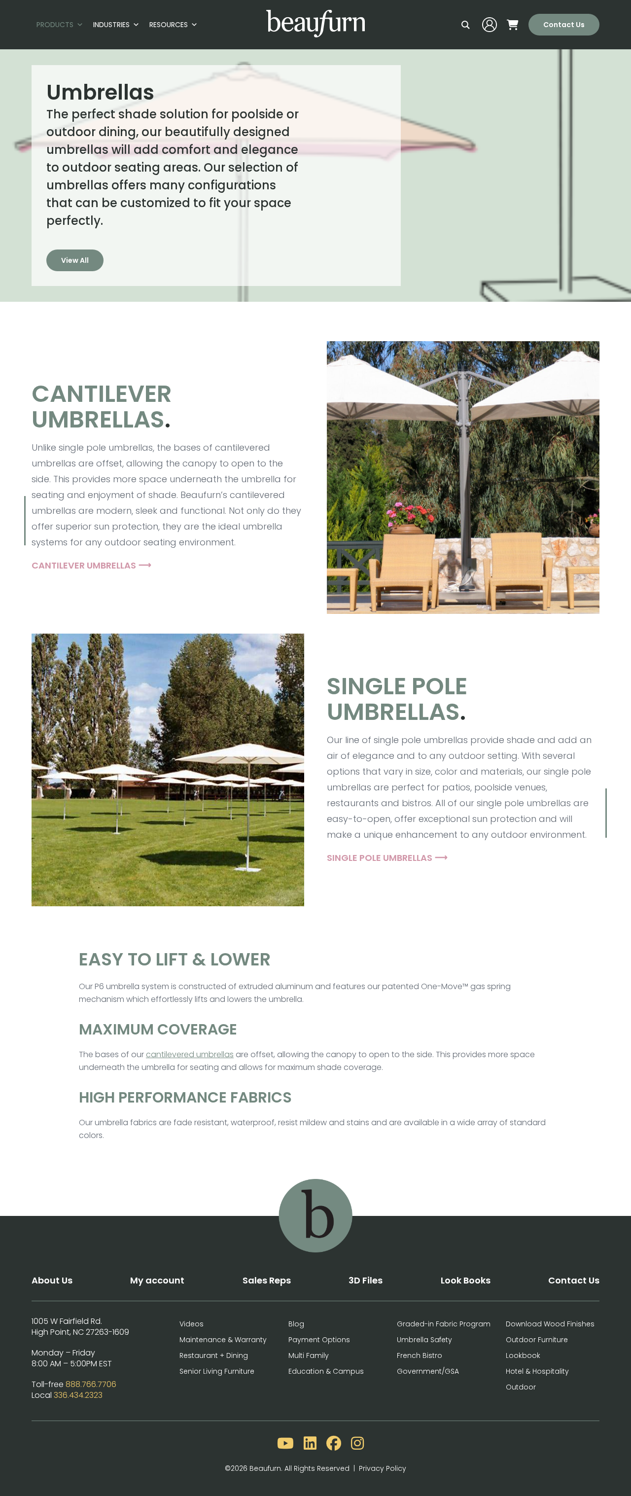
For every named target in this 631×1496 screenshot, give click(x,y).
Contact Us (564, 25)
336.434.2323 (78, 1395)
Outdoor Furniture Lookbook (537, 1347)
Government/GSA (428, 1371)
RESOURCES (168, 25)
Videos (191, 1324)
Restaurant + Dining (213, 1355)
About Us (52, 1280)
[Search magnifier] (465, 25)
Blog (296, 1324)
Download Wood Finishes (550, 1324)
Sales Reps (267, 1280)
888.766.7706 (91, 1384)
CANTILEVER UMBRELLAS (84, 565)
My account (157, 1280)
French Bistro (419, 1355)
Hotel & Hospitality (537, 1371)
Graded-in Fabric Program (444, 1324)
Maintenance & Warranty (223, 1340)
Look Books (466, 1280)
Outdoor (521, 1387)
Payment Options (319, 1340)
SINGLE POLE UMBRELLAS (379, 858)
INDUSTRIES (111, 25)
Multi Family (308, 1355)
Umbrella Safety (424, 1340)
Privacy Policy (382, 1468)
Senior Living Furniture (216, 1371)
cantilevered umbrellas (190, 1054)
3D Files (366, 1280)
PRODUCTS (54, 25)
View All (75, 260)
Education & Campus (326, 1371)
